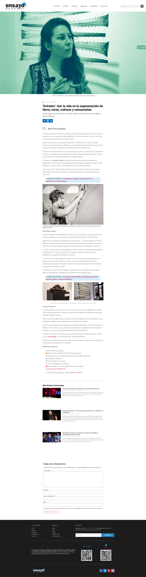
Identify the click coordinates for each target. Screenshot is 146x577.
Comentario (47, 470)
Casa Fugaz (52, 337)
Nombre (46, 490)
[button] (44, 121)
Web (44, 502)
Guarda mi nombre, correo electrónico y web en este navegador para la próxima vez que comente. (73, 508)
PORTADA (57, 6)
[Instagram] (112, 570)
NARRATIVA (83, 6)
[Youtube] (108, 570)
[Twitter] (105, 570)
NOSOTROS (104, 6)
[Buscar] (142, 6)
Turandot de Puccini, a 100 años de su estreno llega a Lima (80, 389)
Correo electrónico (49, 496)
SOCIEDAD (74, 6)
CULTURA (65, 6)
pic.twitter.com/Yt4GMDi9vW (55, 369)
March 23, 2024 (76, 372)
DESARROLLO (94, 6)
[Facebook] (101, 570)
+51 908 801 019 (91, 528)
